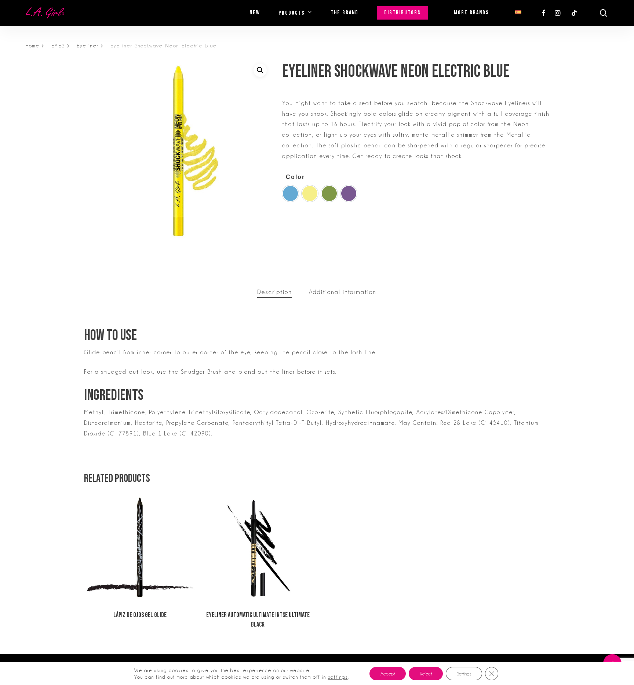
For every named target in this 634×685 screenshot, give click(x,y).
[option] (290, 193)
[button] (260, 70)
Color (295, 177)
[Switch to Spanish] (518, 13)
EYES (58, 45)
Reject (426, 673)
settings (338, 676)
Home (33, 45)
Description (274, 292)
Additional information (342, 292)
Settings (464, 673)
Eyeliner (88, 45)
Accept (387, 673)
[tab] (274, 292)
